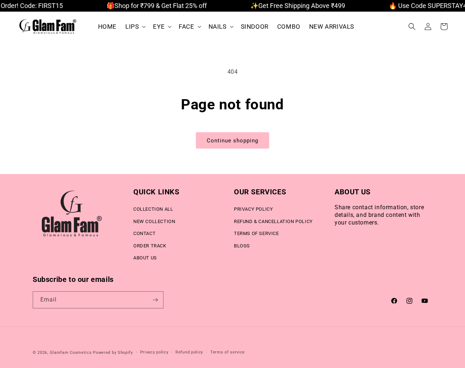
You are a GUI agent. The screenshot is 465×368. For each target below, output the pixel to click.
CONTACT (144, 233)
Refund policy (189, 352)
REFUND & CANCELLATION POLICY (273, 221)
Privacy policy (154, 352)
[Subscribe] (155, 299)
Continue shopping (232, 140)
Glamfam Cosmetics (71, 352)
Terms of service (227, 352)
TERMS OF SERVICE (256, 233)
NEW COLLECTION (154, 221)
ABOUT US (145, 257)
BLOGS (242, 245)
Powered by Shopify (113, 352)
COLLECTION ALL (153, 209)
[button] (135, 26)
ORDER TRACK (149, 245)
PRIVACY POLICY (253, 209)
